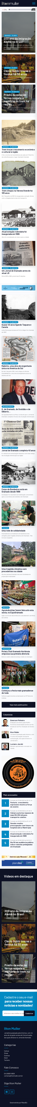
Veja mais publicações (18, 705)
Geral (6, 1058)
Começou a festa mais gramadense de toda (17, 691)
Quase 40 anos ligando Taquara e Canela (16, 326)
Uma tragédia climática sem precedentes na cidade (14, 570)
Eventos (7, 1055)
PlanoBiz (24, 1103)
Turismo (7, 1060)
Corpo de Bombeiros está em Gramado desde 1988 (14, 490)
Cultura (6, 1051)
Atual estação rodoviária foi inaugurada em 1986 (14, 233)
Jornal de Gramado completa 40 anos (18, 450)
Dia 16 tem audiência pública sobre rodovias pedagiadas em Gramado (21, 844)
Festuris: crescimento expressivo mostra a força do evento (21, 804)
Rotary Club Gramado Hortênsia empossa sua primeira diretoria (16, 652)
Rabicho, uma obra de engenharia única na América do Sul (17, 367)
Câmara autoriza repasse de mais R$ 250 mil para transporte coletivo (22, 815)
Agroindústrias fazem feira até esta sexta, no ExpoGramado (18, 611)
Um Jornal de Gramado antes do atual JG (16, 272)
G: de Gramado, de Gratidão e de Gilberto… (16, 410)
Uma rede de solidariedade (13, 530)
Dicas (6, 1053)
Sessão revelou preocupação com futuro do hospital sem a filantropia (21, 825)
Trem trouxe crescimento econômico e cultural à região (18, 150)
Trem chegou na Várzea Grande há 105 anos (17, 192)
